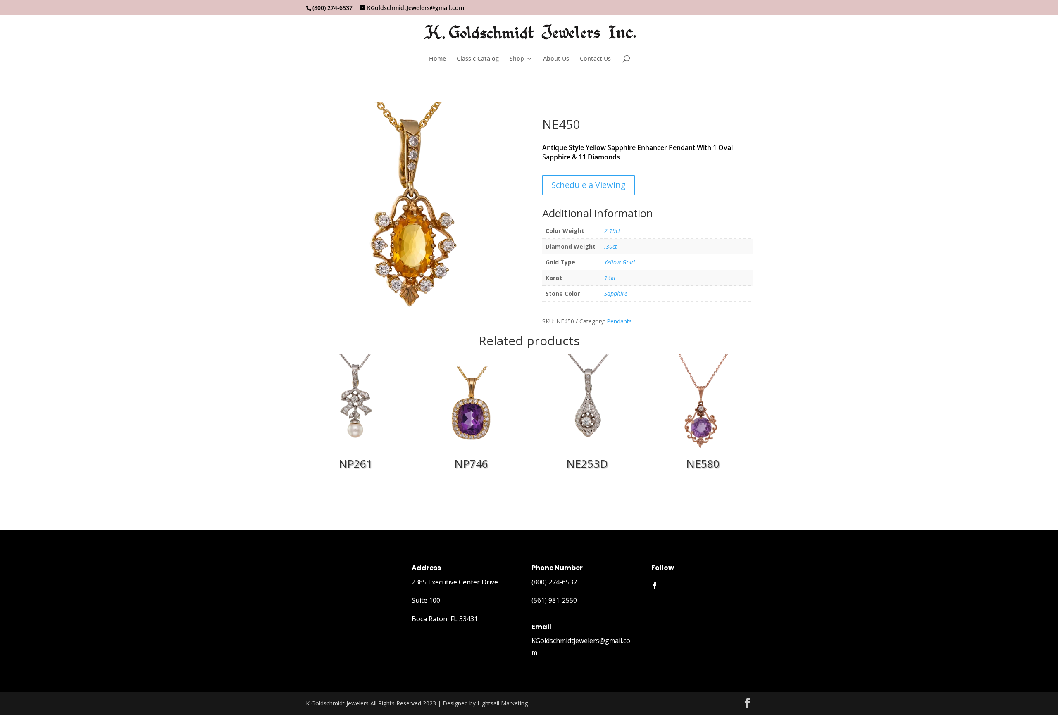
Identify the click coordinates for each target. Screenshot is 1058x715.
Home (437, 59)
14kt (610, 278)
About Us (556, 59)
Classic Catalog (478, 59)
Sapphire (615, 293)
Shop (517, 59)
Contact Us (595, 59)
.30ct (610, 246)
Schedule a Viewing (588, 184)
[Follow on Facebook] (654, 585)
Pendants (619, 321)
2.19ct (612, 231)
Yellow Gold (619, 262)
